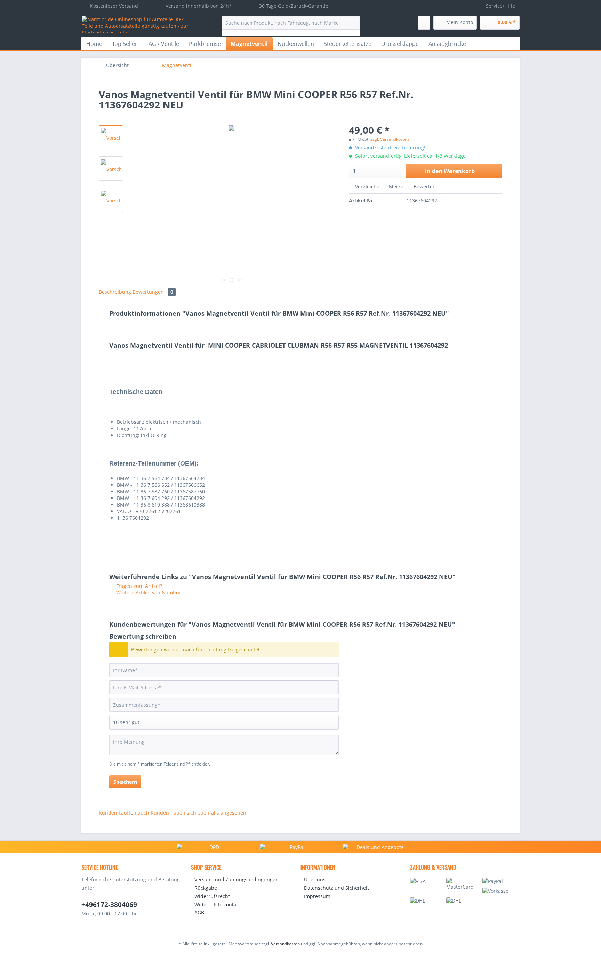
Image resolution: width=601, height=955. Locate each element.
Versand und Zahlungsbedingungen (236, 879)
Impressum (317, 896)
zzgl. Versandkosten (389, 139)
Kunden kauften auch (124, 812)
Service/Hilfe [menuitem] (500, 5)
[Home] (151, 65)
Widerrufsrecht (212, 896)
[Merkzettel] (424, 23)
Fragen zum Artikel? (138, 586)
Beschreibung (115, 292)
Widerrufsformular (216, 904)
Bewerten (424, 186)
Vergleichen (368, 186)
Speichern (125, 781)
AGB (199, 912)
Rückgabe (205, 887)
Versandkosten (285, 944)
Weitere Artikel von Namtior (148, 592)
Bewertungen (153, 292)
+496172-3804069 (109, 904)
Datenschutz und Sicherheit (336, 887)
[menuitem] (291, 26)
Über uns (315, 879)
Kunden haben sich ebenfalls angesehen (198, 812)
